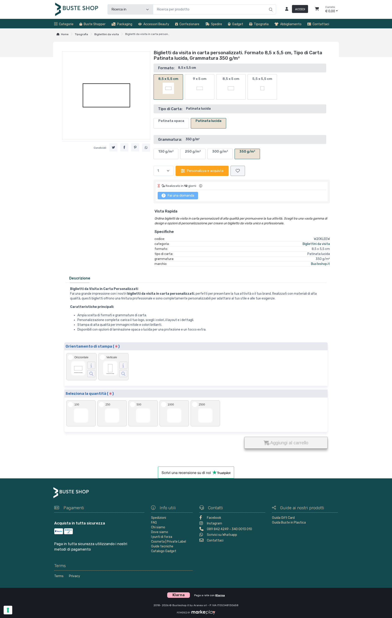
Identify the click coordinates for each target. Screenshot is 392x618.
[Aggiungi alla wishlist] (237, 171)
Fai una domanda (180, 195)
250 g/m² (193, 151)
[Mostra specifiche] (91, 365)
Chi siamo (158, 527)
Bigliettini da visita (106, 34)
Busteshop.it (320, 264)
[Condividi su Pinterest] (135, 147)
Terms (59, 576)
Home (65, 34)
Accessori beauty (156, 24)
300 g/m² (220, 151)
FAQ (154, 522)
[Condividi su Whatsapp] (146, 147)
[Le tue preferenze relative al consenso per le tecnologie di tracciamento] (8, 610)
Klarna (220, 595)
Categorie (66, 24)
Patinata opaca (171, 121)
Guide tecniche (162, 546)
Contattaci (321, 24)
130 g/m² (166, 151)
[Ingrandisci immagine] (91, 373)
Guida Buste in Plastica (289, 522)
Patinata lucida (208, 121)
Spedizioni (158, 518)
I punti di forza (161, 537)
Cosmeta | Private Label (168, 542)
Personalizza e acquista (205, 171)
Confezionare (189, 24)
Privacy (74, 576)
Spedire (216, 24)
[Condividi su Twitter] (113, 147)
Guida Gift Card (283, 518)
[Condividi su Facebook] (124, 147)
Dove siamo (159, 532)
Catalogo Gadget (163, 551)
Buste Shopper (94, 24)
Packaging (124, 24)
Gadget (237, 24)
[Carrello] (317, 9)
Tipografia (261, 24)
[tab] (80, 278)
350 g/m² (247, 151)
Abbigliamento (290, 24)
